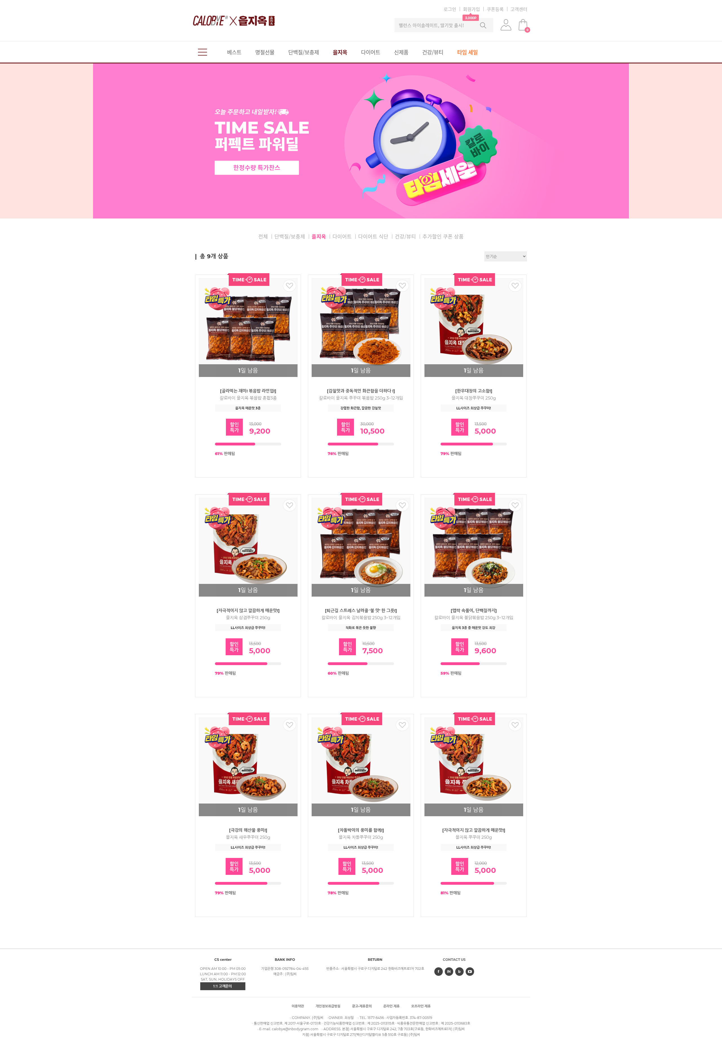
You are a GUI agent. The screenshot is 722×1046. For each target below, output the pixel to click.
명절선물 (264, 52)
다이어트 (370, 52)
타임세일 (467, 52)
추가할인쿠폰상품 (443, 236)
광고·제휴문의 (362, 1006)
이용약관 (298, 1006)
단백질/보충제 (303, 52)
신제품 (401, 52)
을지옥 (340, 52)
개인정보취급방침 (328, 1006)
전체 (263, 236)
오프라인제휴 (421, 1006)
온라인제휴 (391, 1006)
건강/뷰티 (432, 52)
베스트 (234, 52)
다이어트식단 (373, 236)
